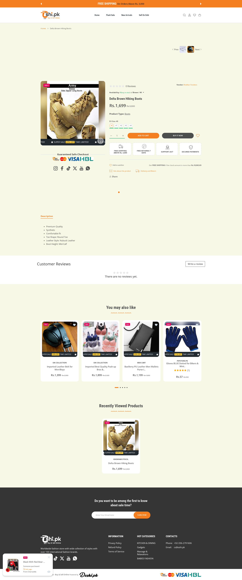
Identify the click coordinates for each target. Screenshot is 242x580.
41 (116, 125)
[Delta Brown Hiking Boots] (121, 437)
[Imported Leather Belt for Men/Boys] (59, 339)
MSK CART (141, 363)
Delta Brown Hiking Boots (121, 463)
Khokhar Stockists (190, 85)
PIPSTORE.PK (182, 361)
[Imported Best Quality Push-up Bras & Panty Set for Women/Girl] (100, 339)
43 (126, 125)
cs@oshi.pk (179, 547)
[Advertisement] (104, 50)
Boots (127, 113)
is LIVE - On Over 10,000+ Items (129, 3)
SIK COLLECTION (60, 363)
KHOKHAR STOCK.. (121, 459)
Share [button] (115, 176)
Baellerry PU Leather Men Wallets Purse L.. (141, 368)
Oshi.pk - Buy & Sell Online (58, 574)
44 (131, 125)
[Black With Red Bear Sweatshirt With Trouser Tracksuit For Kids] (13, 564)
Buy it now (178, 135)
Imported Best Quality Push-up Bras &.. (100, 368)
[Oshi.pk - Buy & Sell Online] (50, 15)
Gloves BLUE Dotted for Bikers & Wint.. (182, 365)
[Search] (184, 15)
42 (121, 125)
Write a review (195, 264)
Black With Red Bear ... (34, 562)
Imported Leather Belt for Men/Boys (60, 368)
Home (43, 28)
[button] (41, 4)
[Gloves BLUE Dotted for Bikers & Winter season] (182, 339)
